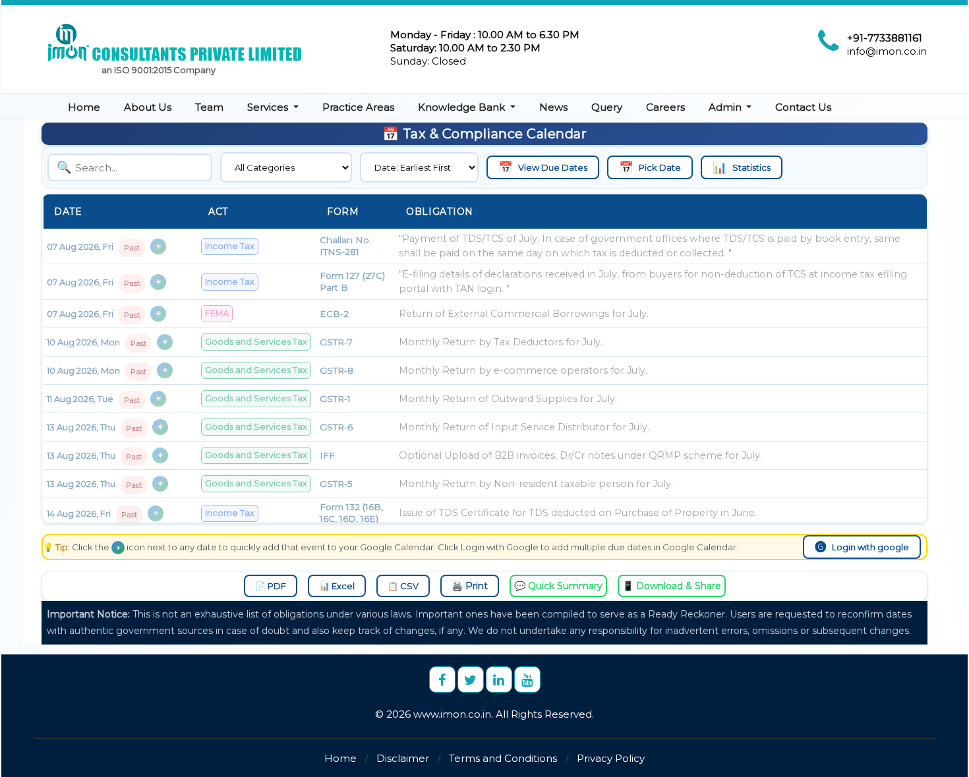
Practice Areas (358, 107)
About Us (147, 107)
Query (606, 107)
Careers (665, 107)
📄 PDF (270, 586)
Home (84, 107)
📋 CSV (403, 586)
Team (209, 107)
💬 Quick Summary (558, 586)
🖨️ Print (470, 586)
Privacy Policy (611, 758)
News (553, 107)
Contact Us (803, 107)
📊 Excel (337, 586)
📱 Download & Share (671, 586)
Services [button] (269, 107)
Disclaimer (402, 758)
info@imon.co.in (887, 51)
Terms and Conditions (503, 758)
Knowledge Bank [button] (463, 107)
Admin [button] (726, 107)
